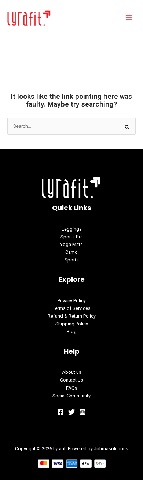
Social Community (71, 395)
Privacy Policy (72, 300)
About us (71, 372)
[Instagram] (82, 412)
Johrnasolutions (111, 448)
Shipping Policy (71, 323)
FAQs (71, 388)
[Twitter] (71, 412)
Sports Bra (71, 236)
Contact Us (71, 380)
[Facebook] (60, 412)
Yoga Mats (71, 244)
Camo (71, 252)
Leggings (72, 229)
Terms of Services (72, 308)
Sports (72, 260)
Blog (72, 331)
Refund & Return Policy (72, 316)
